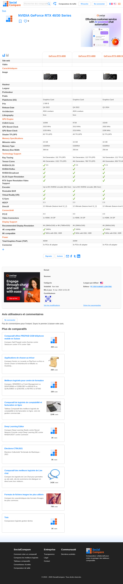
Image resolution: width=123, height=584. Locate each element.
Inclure (60, 256)
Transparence (49, 554)
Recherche (49, 4)
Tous (4, 11)
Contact (47, 561)
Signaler (48, 256)
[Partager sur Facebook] (71, 256)
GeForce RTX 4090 (57, 56)
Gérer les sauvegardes (92, 305)
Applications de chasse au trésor (19, 358)
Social (97, 551)
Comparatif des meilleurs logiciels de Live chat (23, 471)
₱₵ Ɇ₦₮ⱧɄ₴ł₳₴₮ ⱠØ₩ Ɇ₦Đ (101, 286)
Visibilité (47, 286)
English (115, 4)
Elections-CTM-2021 (13, 448)
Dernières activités (68, 554)
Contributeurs (49, 293)
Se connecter (99, 4)
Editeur (86, 286)
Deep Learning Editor (14, 426)
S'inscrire (84, 4)
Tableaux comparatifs (22, 561)
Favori (20, 21)
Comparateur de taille (67, 4)
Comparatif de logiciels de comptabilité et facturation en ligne (23, 403)
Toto (6, 517)
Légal (46, 558)
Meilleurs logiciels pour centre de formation (24, 381)
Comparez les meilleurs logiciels (26, 558)
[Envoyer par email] (67, 256)
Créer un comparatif (54, 4)
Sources (47, 276)
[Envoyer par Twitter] (75, 256)
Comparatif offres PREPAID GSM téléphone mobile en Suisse (24, 337)
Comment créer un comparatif (25, 554)
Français (111, 4)
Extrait (46, 270)
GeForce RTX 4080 (86, 56)
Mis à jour (48, 290)
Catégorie (48, 283)
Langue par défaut (90, 283)
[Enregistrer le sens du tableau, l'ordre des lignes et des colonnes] (7, 55)
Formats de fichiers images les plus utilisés (24, 495)
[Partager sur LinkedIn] (78, 256)
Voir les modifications (52, 305)
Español (119, 4)
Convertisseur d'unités (22, 564)
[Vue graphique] (3, 55)
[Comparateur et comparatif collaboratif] (12, 4)
